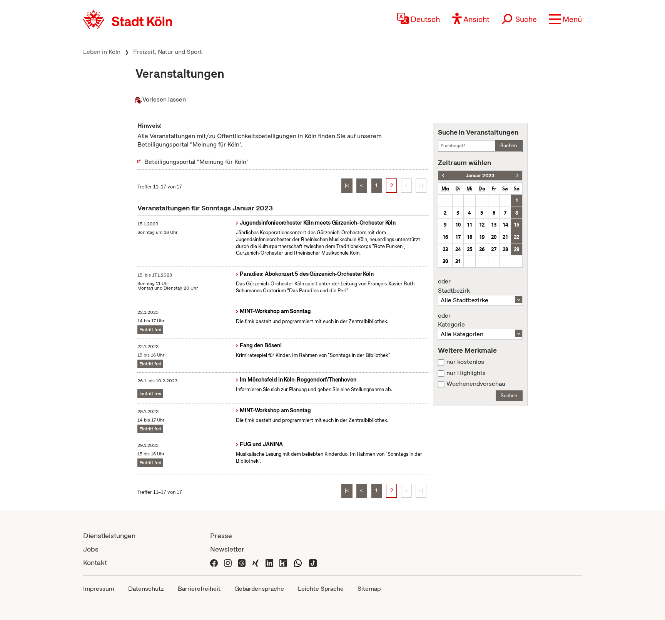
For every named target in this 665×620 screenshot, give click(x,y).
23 (445, 249)
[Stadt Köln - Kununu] (283, 562)
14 (505, 224)
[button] (565, 19)
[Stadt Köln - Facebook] (214, 562)
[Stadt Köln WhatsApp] (297, 562)
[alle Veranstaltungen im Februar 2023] (517, 175)
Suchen (508, 145)
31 (458, 261)
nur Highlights (466, 373)
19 (482, 236)
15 (516, 224)
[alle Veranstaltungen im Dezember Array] (443, 175)
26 (482, 249)
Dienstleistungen (109, 535)
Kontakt (95, 562)
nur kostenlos (465, 362)
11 (469, 224)
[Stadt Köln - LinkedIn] (269, 562)
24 (458, 249)
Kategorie (451, 320)
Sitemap (369, 589)
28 (505, 249)
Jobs (91, 549)
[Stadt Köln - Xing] (255, 562)
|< (347, 185)
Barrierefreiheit (199, 589)
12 (482, 224)
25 (469, 249)
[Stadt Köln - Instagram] (228, 562)
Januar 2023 (480, 175)
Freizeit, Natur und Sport (167, 52)
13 (493, 224)
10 (458, 224)
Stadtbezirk (454, 286)
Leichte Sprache (321, 589)
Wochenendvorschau (475, 384)
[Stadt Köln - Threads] (242, 562)
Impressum (98, 589)
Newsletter (227, 549)
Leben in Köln (101, 52)
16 (445, 236)
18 (469, 236)
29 (516, 249)
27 (493, 249)
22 (516, 236)
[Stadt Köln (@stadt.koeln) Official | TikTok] (313, 562)
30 (445, 261)
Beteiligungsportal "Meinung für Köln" (196, 162)
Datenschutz (146, 589)
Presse (221, 535)
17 (458, 236)
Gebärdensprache (259, 589)
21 (505, 236)
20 (493, 236)
